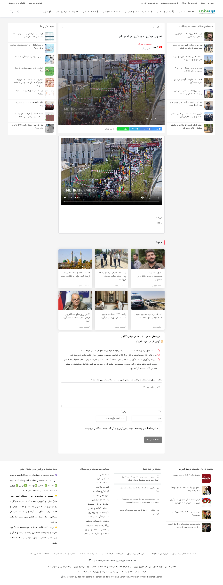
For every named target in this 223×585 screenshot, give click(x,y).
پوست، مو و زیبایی (100, 499)
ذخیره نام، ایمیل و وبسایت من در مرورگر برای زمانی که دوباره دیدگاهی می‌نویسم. (121, 428)
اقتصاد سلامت (102, 483)
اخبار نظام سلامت (101, 495)
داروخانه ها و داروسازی (98, 512)
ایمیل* (124, 411)
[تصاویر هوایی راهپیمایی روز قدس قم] (111, 89)
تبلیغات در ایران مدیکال (112, 553)
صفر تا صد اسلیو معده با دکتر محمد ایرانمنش (143, 502)
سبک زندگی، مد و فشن (98, 516)
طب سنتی (104, 474)
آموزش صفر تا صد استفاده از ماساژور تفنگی (143, 480)
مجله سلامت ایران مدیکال (184, 553)
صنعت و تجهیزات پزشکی (97, 521)
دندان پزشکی (103, 478)
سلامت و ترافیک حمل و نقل (96, 533)
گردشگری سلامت (101, 491)
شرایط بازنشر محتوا (88, 553)
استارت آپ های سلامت (98, 504)
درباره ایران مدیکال (159, 553)
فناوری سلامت (102, 487)
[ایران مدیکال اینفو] (207, 11)
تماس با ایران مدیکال (136, 553)
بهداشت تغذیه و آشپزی (98, 508)
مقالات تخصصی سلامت (38, 553)
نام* (160, 411)
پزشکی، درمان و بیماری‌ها (97, 525)
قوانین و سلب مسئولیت (64, 553)
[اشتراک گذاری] (18, 12)
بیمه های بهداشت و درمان (97, 529)
